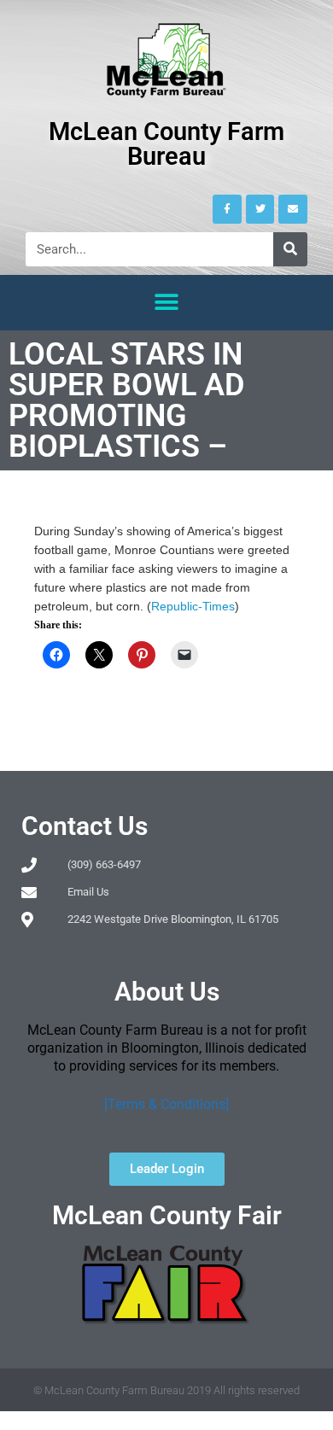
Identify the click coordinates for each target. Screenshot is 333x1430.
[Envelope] (292, 209)
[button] (167, 302)
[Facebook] (227, 209)
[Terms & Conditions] (166, 1104)
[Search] (290, 249)
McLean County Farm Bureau (166, 144)
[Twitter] (260, 209)
